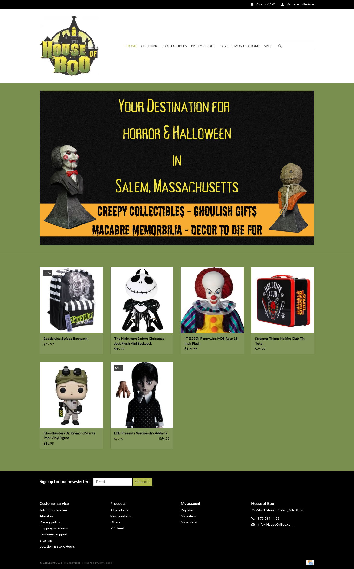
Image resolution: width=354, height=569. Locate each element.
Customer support (54, 534)
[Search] (280, 46)
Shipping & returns (54, 528)
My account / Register (300, 4)
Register (187, 510)
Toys (224, 46)
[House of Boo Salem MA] (72, 46)
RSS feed (117, 528)
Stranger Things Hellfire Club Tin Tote (280, 340)
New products (121, 516)
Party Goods (203, 46)
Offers (115, 522)
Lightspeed (105, 562)
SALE (268, 46)
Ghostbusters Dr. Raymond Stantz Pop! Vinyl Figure (69, 435)
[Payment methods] (309, 562)
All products (119, 510)
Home (132, 46)
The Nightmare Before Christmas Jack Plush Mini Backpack (139, 340)
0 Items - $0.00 (266, 4)
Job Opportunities (53, 510)
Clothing (149, 46)
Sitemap (46, 540)
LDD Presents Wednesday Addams (140, 433)
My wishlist (189, 522)
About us (47, 516)
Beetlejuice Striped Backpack (65, 338)
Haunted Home (246, 46)
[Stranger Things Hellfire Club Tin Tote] (283, 300)
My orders (188, 516)
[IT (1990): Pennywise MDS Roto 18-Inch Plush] (212, 300)
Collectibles (175, 46)
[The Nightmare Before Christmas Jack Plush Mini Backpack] (142, 300)
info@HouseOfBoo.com (275, 524)
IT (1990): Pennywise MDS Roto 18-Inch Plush (211, 340)
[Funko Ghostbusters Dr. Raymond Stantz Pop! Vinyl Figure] (71, 395)
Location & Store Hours (57, 546)
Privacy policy (50, 522)
